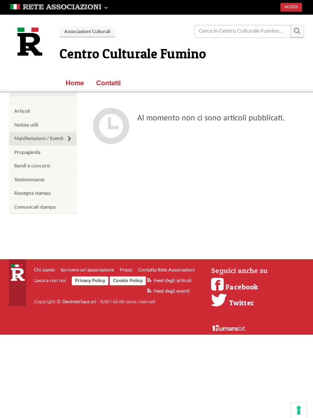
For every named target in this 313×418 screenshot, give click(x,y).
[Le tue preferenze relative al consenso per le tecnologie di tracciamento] (298, 410)
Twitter (240, 302)
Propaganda (27, 152)
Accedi (291, 7)
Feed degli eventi (171, 291)
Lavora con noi (50, 280)
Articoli (22, 111)
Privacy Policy (90, 280)
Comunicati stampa (34, 207)
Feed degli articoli (172, 280)
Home (75, 82)
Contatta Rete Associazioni (166, 270)
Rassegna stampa (32, 193)
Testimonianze (29, 179)
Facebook (241, 286)
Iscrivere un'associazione (87, 270)
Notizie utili (26, 125)
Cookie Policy (128, 280)
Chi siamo (44, 270)
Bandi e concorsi (32, 166)
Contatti (108, 82)
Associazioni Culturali (87, 31)
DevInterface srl (79, 302)
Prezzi (126, 270)
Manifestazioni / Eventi (38, 138)
